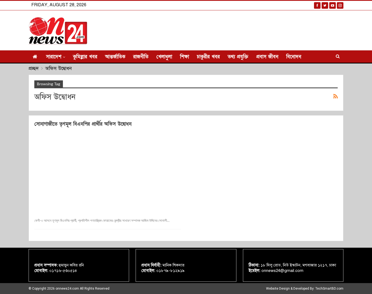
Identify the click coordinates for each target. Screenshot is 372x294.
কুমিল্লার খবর (85, 57)
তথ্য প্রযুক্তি (238, 57)
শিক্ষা (184, 57)
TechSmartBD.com (329, 288)
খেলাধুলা (164, 57)
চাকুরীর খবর (208, 57)
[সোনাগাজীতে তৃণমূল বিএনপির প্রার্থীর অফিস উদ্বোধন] (107, 171)
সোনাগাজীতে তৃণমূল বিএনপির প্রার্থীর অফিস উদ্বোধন (83, 124)
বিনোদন (293, 57)
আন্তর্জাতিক (115, 57)
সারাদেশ (53, 57)
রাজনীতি (140, 57)
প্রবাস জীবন (267, 57)
